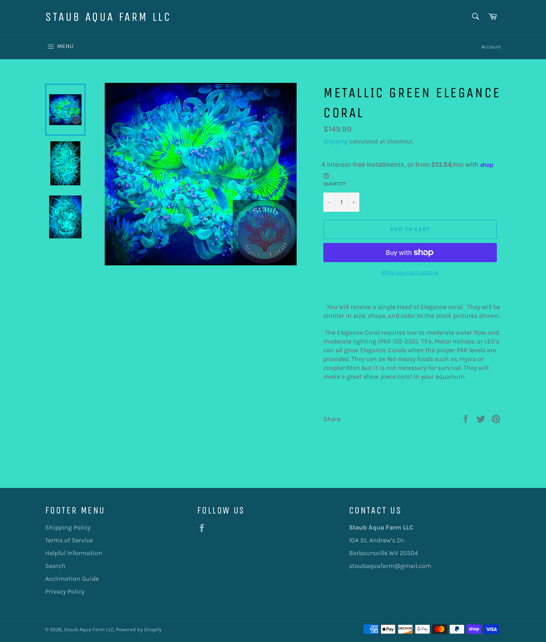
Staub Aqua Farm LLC (108, 17)
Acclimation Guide (72, 578)
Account (491, 47)
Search (55, 566)
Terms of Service (69, 540)
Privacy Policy (64, 591)
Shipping (335, 141)
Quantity (334, 184)
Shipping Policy (67, 527)
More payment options (410, 272)
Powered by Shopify (138, 629)
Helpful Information (73, 553)
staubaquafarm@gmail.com (390, 566)
